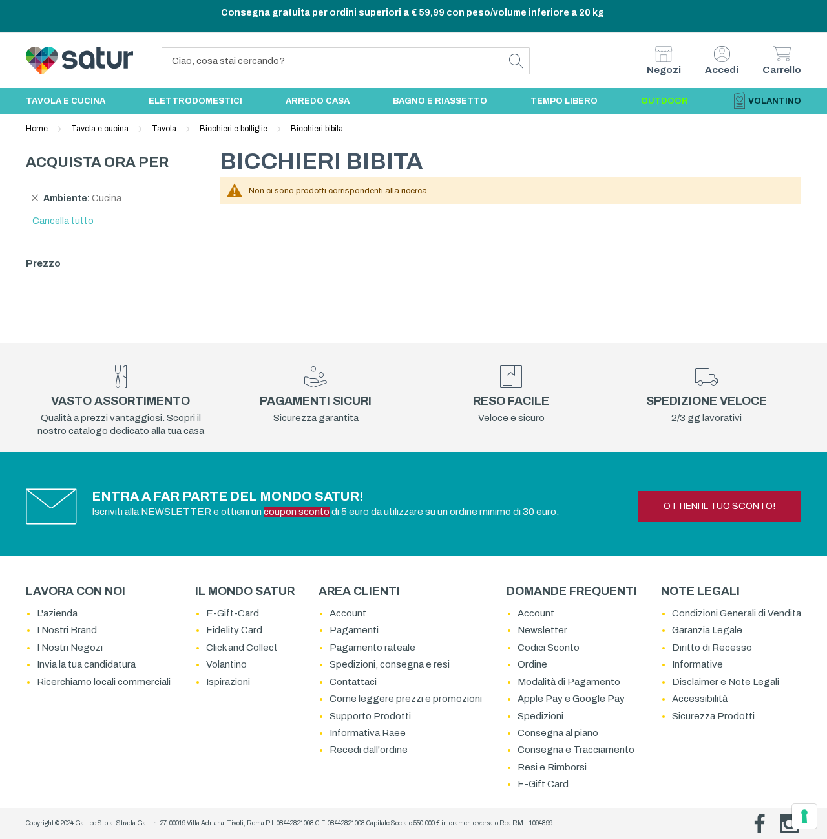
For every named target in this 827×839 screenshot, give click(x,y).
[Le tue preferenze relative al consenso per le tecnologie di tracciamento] (804, 816)
